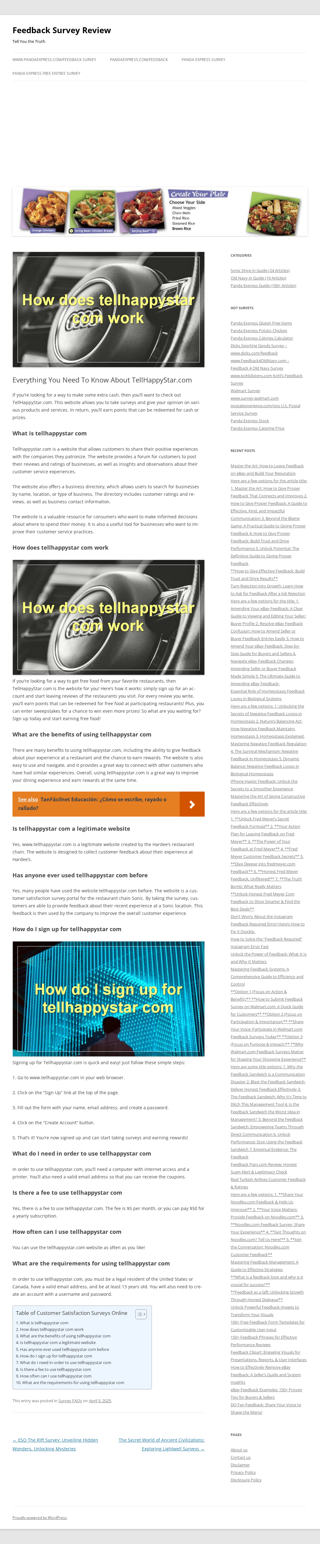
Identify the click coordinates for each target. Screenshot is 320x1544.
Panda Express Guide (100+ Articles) (263, 285)
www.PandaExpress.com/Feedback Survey (54, 59)
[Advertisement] (160, 132)
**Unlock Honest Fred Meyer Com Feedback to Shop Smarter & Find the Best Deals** (265, 901)
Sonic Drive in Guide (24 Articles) (260, 270)
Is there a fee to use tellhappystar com (55, 1369)
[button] (138, 1314)
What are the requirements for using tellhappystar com (73, 1382)
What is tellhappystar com (44, 1323)
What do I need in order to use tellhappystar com (65, 1362)
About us (239, 1450)
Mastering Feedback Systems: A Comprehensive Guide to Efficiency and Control (267, 976)
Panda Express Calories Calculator (262, 338)
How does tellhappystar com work (52, 1329)
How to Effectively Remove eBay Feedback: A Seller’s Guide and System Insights (266, 1374)
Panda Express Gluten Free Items (261, 323)
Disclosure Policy (246, 1480)
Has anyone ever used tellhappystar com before (64, 1349)
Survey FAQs (70, 1400)
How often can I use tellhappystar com (56, 1376)
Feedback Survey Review (61, 30)
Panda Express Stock (250, 420)
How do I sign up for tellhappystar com (56, 1356)
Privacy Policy (243, 1472)
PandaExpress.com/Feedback (139, 59)
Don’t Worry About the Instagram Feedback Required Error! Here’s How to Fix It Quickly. (268, 924)
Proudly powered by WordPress (39, 1517)
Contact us (241, 1457)
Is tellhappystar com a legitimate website (58, 1342)
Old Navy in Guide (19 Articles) (258, 278)
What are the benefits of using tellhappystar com (65, 1336)
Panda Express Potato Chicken (259, 330)
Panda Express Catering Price (257, 428)
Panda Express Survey (203, 59)
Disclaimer (240, 1465)
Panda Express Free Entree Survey (46, 73)
